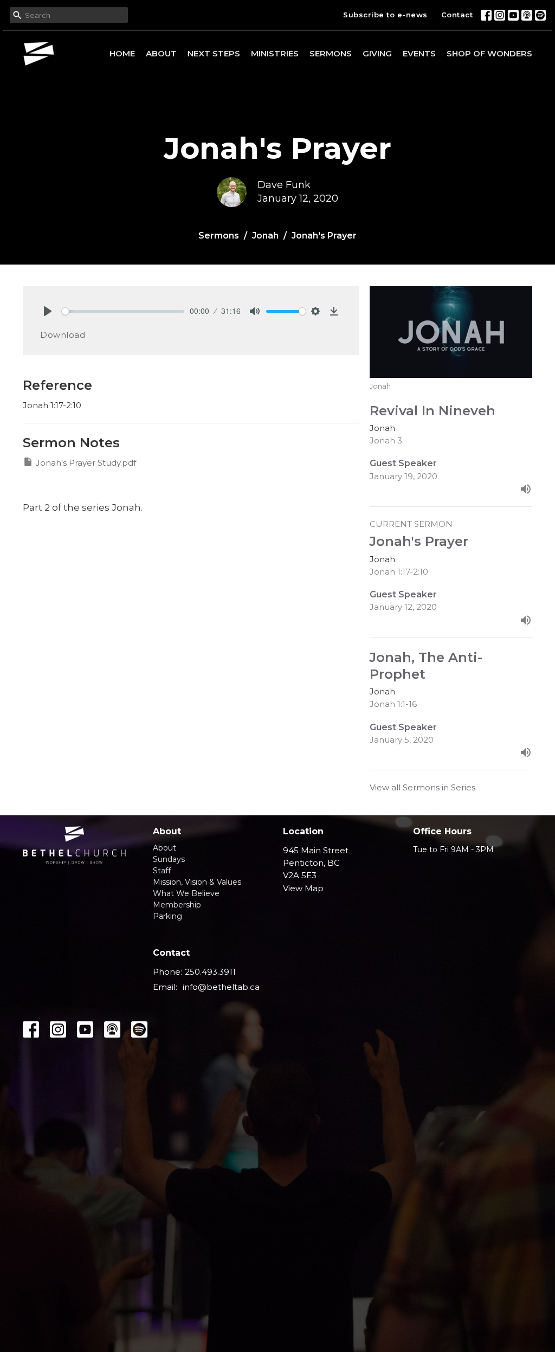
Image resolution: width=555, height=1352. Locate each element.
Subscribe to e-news (385, 14)
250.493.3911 (210, 972)
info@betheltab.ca (221, 987)
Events (419, 53)
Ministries (275, 53)
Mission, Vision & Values (197, 882)
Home (122, 53)
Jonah (265, 235)
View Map (303, 888)
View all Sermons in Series (422, 787)
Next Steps (214, 53)
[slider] (123, 311)
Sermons (330, 53)
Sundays (169, 859)
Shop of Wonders (489, 53)
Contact (457, 14)
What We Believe (186, 893)
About (161, 53)
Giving (377, 53)
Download (62, 335)
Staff (162, 870)
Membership (177, 905)
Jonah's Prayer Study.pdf (86, 463)
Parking (167, 916)
